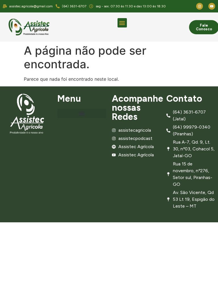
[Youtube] (211, 6)
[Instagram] (199, 6)
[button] (122, 22)
